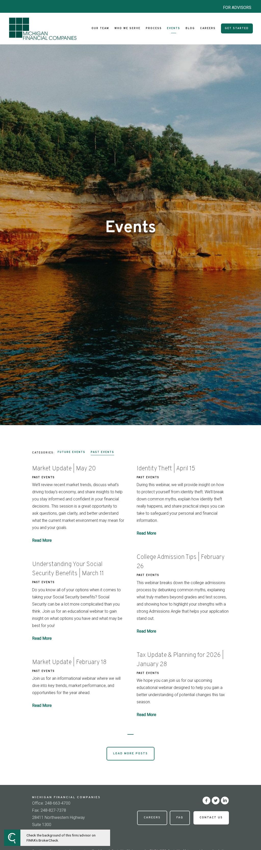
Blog (190, 28)
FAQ (179, 817)
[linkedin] (225, 800)
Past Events (102, 452)
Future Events (71, 452)
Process (154, 28)
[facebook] (206, 800)
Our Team (100, 28)
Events (173, 28)
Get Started (237, 28)
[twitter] (216, 800)
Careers (208, 28)
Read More (42, 540)
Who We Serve (127, 28)
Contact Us (211, 817)
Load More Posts (130, 753)
